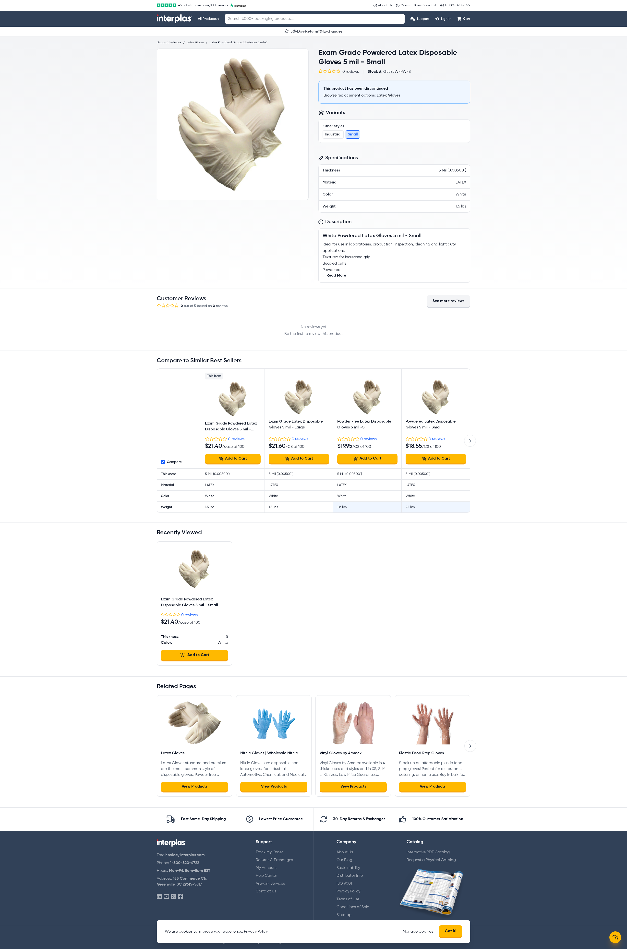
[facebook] (180, 896)
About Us (345, 852)
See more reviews (448, 301)
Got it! (450, 931)
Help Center (266, 876)
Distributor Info (350, 876)
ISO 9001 (344, 884)
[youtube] (166, 896)
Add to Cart (236, 459)
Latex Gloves (388, 95)
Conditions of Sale (353, 907)
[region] (233, 124)
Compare (174, 462)
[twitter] (173, 896)
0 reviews (236, 439)
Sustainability (348, 868)
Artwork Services (270, 884)
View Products (194, 787)
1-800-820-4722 (184, 863)
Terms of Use (348, 899)
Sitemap (344, 915)
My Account (266, 868)
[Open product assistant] (615, 937)
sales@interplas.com (186, 855)
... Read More (334, 276)
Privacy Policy (348, 891)
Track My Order (269, 852)
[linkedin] (159, 896)
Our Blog (344, 860)
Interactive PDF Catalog (428, 852)
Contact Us (266, 891)
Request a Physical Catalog (431, 860)
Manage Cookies (418, 932)
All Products (207, 19)
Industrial (333, 134)
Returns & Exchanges (274, 860)
